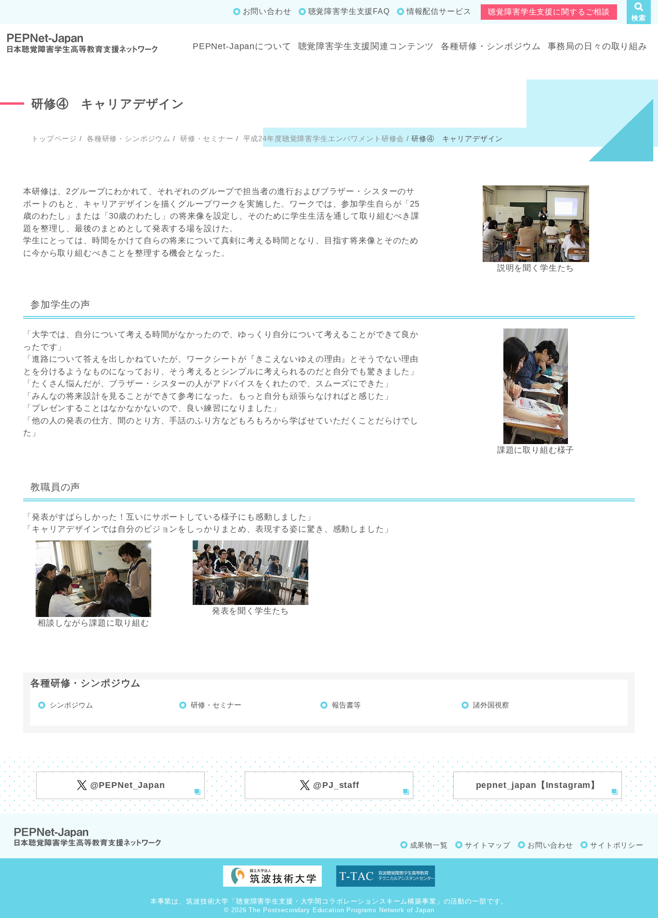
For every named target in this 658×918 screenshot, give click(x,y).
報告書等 (346, 705)
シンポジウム (71, 705)
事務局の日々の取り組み (597, 46)
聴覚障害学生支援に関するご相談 (549, 12)
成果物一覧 (429, 845)
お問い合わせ (267, 11)
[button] (639, 12)
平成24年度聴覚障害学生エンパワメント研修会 (323, 138)
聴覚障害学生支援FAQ (349, 11)
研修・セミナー (206, 138)
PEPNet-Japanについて (242, 46)
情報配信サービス (439, 11)
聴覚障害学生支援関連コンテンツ (366, 46)
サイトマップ (488, 845)
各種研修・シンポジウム (490, 46)
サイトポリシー (617, 845)
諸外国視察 (491, 705)
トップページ (54, 138)
